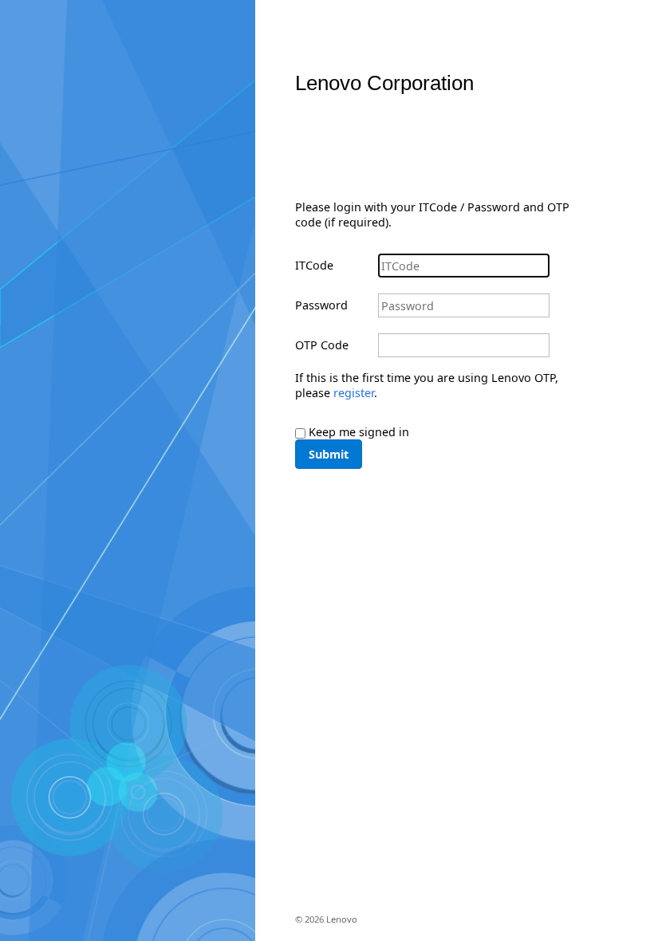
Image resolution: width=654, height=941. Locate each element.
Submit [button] (329, 454)
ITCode (314, 265)
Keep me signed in (359, 431)
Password (321, 305)
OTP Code (322, 344)
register (353, 392)
